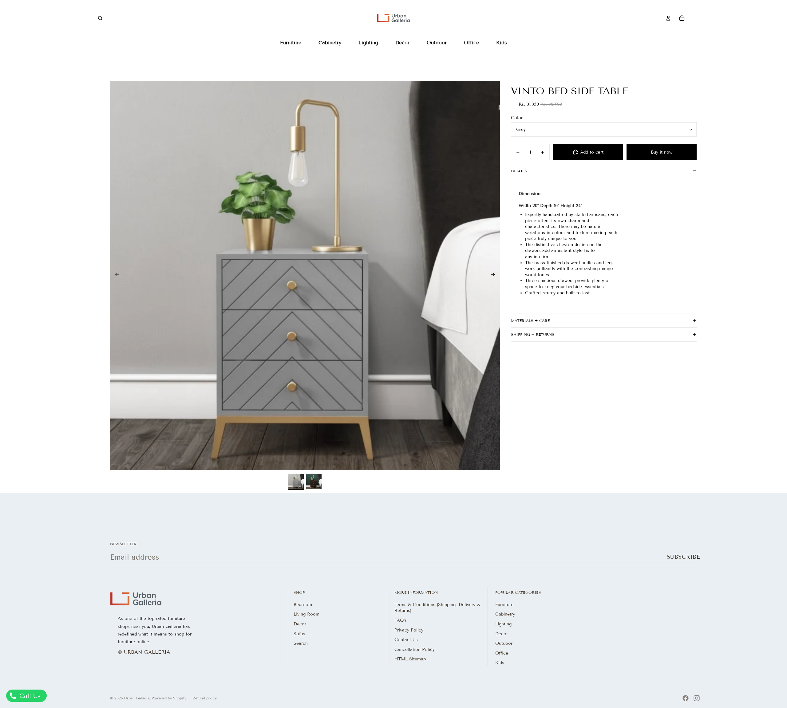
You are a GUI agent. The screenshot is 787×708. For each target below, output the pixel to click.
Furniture (504, 604)
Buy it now (661, 152)
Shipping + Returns (532, 334)
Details (519, 171)
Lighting (503, 624)
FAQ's (400, 620)
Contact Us (406, 639)
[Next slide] (495, 275)
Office (501, 653)
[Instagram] (696, 698)
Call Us (29, 695)
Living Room (306, 614)
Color (517, 117)
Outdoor (503, 643)
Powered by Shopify (169, 698)
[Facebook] (685, 698)
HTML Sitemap (410, 659)
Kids (499, 662)
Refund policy (204, 698)
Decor (300, 624)
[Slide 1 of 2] (296, 481)
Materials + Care (530, 320)
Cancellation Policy (414, 649)
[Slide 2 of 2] (314, 481)
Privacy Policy (408, 630)
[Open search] (100, 18)
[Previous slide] (115, 275)
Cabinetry (505, 614)
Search (301, 643)
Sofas (299, 633)
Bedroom (303, 604)
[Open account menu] (668, 18)
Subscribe (683, 556)
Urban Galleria (136, 698)
